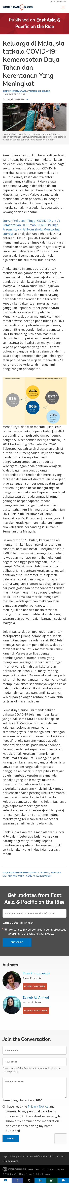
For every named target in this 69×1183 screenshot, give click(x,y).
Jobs (52, 1156)
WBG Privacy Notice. (41, 933)
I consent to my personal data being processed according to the (37, 931)
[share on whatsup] (52, 1180)
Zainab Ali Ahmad (39, 91)
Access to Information (37, 1156)
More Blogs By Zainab (35, 1010)
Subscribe (17, 942)
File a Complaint (10, 1161)
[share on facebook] (17, 1180)
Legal (5, 1156)
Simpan (10, 1138)
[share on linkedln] (40, 1180)
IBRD (30, 1169)
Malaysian (20, 99)
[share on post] (28, 1180)
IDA (37, 1169)
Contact (61, 1156)
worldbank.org (58, 1)
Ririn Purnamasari (14, 91)
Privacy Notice (38, 1106)
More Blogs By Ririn (34, 986)
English (28, 923)
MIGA (50, 1169)
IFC (43, 1169)
